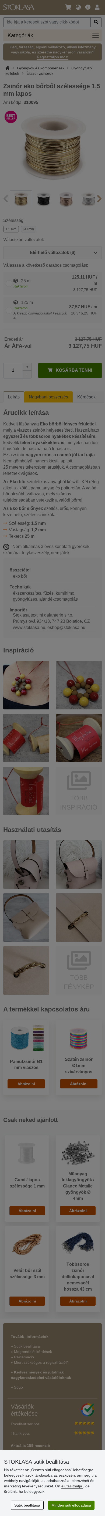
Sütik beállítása (27, 1505)
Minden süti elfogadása (71, 1505)
